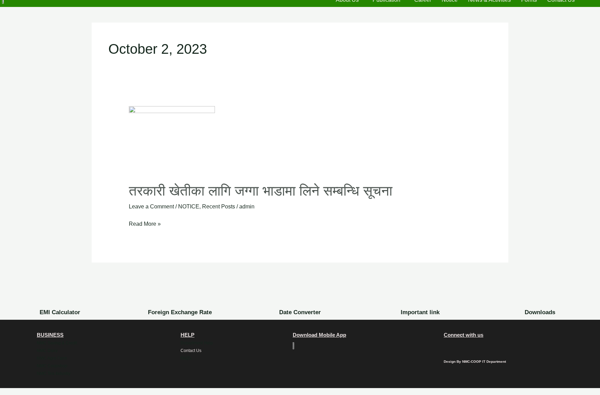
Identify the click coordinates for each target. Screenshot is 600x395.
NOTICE (188, 206)
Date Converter (300, 312)
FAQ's (186, 358)
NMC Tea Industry (53, 373)
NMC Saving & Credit (57, 343)
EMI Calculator (60, 312)
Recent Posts (218, 206)
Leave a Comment (151, 206)
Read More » (145, 223)
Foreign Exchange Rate (180, 312)
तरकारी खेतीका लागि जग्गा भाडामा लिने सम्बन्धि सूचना (260, 190)
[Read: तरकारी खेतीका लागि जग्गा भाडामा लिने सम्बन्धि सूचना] (172, 140)
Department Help (197, 343)
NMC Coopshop (52, 365)
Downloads (540, 312)
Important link (420, 312)
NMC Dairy (47, 350)
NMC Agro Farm (52, 358)
